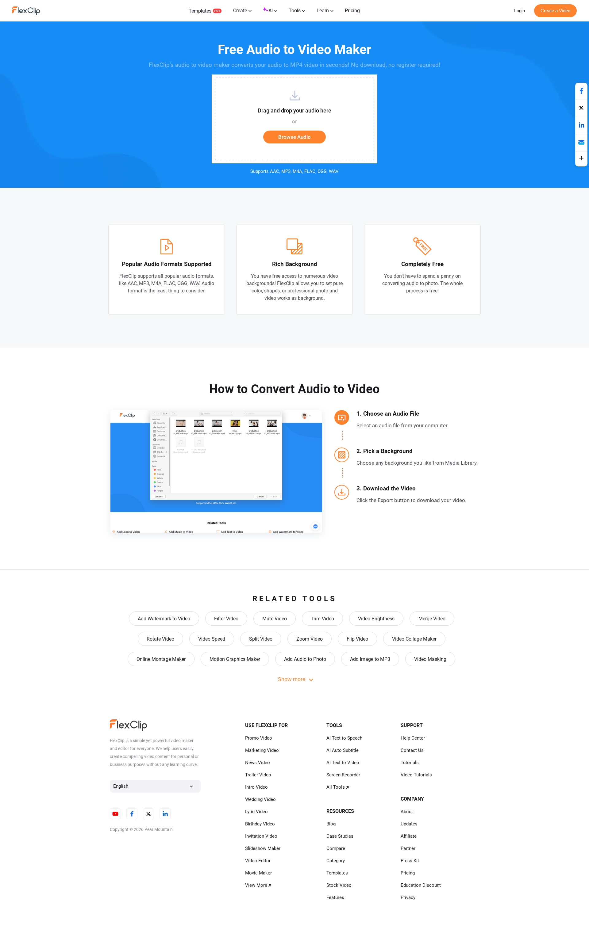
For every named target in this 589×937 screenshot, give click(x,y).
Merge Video (431, 619)
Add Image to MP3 (370, 659)
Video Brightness (376, 619)
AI (270, 10)
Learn (323, 10)
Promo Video (258, 738)
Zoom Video (309, 639)
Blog (331, 824)
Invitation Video (261, 836)
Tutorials (410, 762)
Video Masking (430, 659)
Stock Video (339, 885)
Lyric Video (256, 811)
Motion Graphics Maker (235, 659)
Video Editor (258, 860)
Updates (409, 824)
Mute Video (274, 619)
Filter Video (226, 619)
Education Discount (421, 885)
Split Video (260, 639)
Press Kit (410, 860)
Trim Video (322, 619)
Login (519, 10)
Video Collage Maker (414, 639)
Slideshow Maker (262, 848)
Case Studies (339, 836)
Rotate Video (160, 639)
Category (335, 860)
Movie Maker (258, 873)
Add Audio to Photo (305, 659)
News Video (257, 762)
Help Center (413, 738)
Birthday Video (260, 824)
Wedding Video (260, 799)
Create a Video (555, 10)
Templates (200, 11)
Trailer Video (258, 775)
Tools (295, 10)
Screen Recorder (343, 775)
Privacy (408, 897)
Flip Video (357, 639)
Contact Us (412, 750)
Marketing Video (262, 750)
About (407, 811)
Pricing (352, 10)
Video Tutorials (416, 775)
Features (335, 897)
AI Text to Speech (344, 738)
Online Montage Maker (161, 659)
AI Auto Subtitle (342, 750)
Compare (335, 848)
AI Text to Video (342, 762)
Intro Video (256, 787)
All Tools (335, 787)
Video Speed (211, 639)
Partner (408, 848)
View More (256, 885)
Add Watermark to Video (164, 619)
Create (240, 10)
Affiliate (409, 836)
